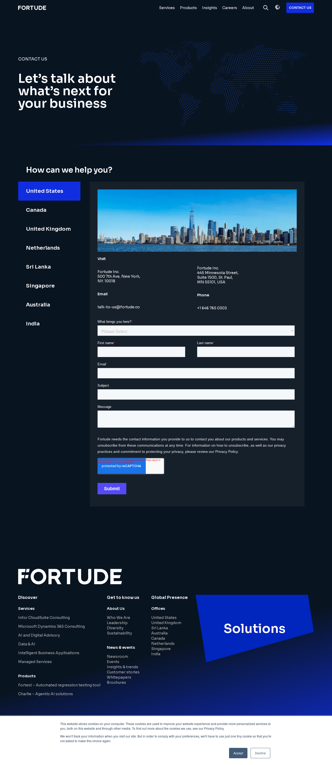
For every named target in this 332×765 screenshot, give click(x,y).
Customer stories (123, 672)
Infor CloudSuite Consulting (44, 617)
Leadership (117, 622)
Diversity (115, 628)
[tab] (49, 191)
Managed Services (35, 661)
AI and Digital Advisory (39, 635)
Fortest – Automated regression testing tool (59, 685)
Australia (159, 633)
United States (164, 617)
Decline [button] (260, 753)
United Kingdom (166, 622)
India (155, 654)
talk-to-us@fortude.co (119, 307)
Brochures (116, 682)
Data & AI (26, 644)
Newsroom (117, 656)
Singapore (161, 648)
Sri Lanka (159, 628)
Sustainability (119, 633)
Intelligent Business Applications (48, 653)
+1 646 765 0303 (212, 308)
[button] (277, 7)
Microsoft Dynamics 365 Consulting (51, 626)
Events (113, 661)
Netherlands (163, 643)
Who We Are (118, 617)
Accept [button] (238, 753)
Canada (158, 638)
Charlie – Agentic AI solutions (45, 694)
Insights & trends (122, 667)
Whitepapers (119, 677)
